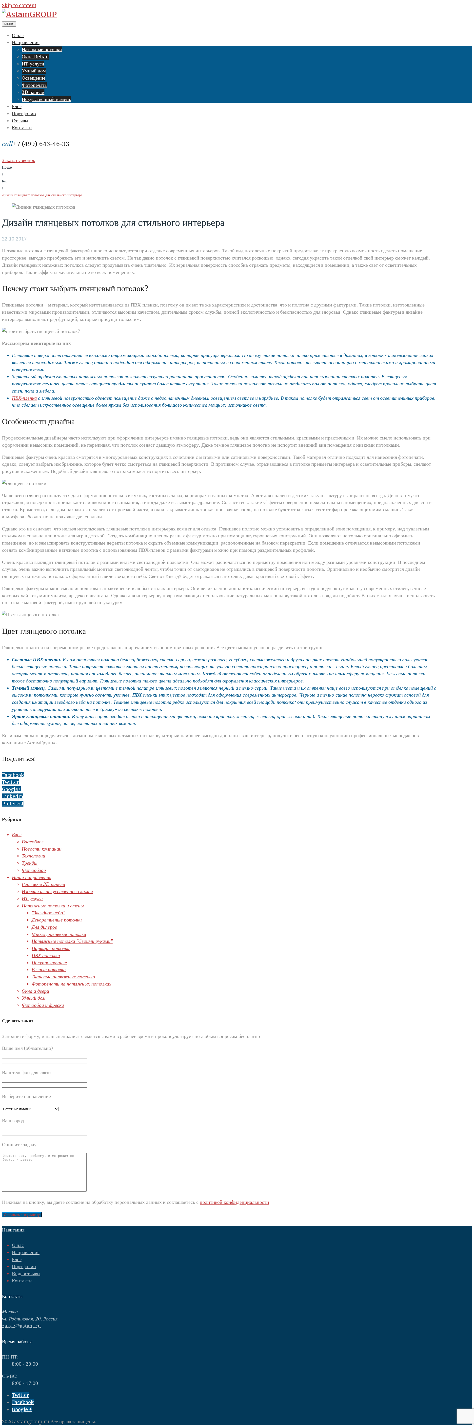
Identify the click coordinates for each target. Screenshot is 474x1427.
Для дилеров (44, 927)
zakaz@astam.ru (21, 1326)
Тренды (30, 863)
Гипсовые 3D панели (43, 884)
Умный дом (34, 71)
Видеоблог (32, 842)
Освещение (33, 78)
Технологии (33, 856)
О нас (18, 35)
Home (7, 167)
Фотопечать (34, 85)
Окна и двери (35, 991)
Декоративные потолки (57, 920)
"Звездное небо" (48, 913)
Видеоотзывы (26, 1273)
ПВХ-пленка (24, 398)
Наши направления (31, 877)
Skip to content (19, 5)
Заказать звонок (18, 160)
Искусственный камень (46, 99)
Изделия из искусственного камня (57, 891)
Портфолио (24, 113)
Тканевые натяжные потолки (63, 977)
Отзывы (20, 121)
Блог (16, 106)
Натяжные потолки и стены (53, 906)
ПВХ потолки (46, 955)
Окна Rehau (35, 57)
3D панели (33, 92)
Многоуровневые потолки (59, 934)
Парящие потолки (51, 948)
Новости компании (41, 849)
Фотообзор (34, 870)
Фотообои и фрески (43, 1005)
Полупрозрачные (49, 963)
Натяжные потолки (42, 49)
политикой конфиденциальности (234, 1202)
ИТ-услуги (33, 64)
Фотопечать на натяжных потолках (71, 984)
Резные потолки (49, 969)
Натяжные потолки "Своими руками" (72, 941)
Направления (26, 42)
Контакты (22, 128)
